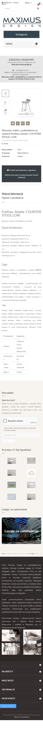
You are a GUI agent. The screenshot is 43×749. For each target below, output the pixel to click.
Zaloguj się (7, 2)
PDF (22, 123)
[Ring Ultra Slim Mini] (31, 496)
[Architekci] (11, 635)
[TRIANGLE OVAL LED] (31, 472)
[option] (5, 93)
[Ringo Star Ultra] (12, 472)
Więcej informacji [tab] (12, 193)
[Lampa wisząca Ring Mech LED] (12, 484)
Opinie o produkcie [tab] (12, 197)
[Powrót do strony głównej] (13, 70)
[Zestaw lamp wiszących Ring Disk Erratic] (31, 460)
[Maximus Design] (21, 22)
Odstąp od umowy (8, 706)
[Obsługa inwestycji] (32, 642)
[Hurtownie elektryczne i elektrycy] (11, 649)
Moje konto (8, 698)
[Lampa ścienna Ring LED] (12, 496)
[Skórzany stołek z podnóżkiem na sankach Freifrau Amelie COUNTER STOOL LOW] (5, 93)
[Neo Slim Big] (12, 460)
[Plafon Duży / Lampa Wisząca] (31, 484)
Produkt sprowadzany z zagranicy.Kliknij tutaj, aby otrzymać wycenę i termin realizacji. (21, 173)
